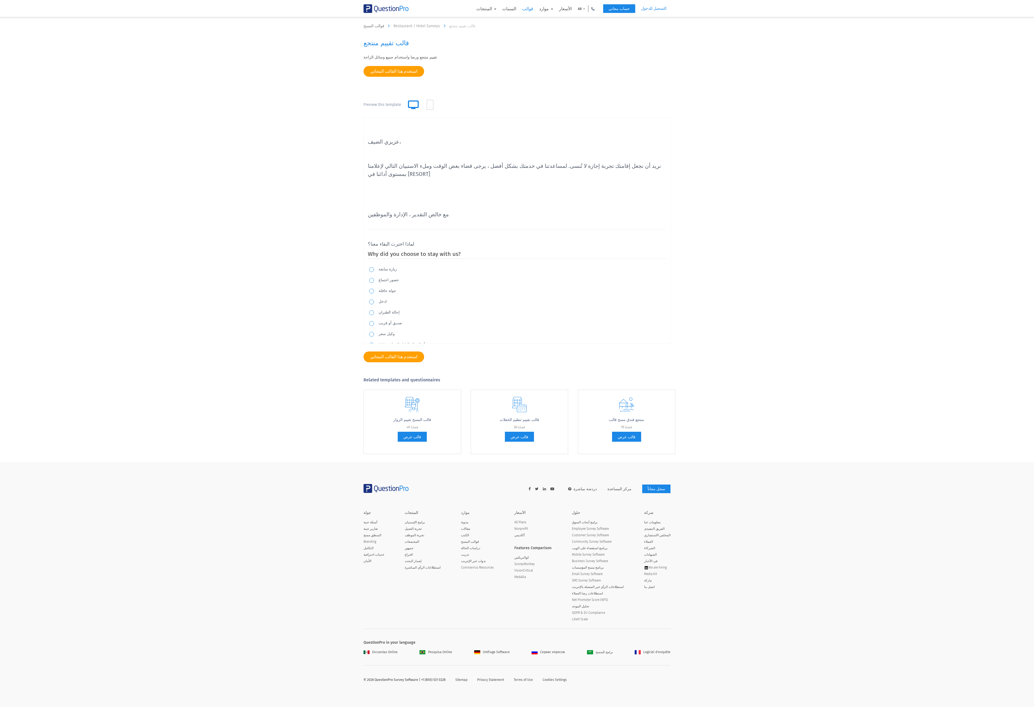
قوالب (527, 8)
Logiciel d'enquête (656, 652)
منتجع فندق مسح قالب (626, 419)
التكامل (368, 548)
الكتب (465, 535)
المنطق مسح (372, 535)
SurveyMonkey (524, 564)
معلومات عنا (652, 522)
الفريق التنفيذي (654, 529)
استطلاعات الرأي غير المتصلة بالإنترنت (598, 587)
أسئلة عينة (370, 522)
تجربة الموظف (414, 535)
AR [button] (580, 9)
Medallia (520, 577)
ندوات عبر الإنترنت (473, 561)
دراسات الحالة (470, 548)
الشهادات (650, 554)
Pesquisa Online (440, 652)
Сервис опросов (552, 652)
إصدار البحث (413, 561)
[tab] (430, 104)
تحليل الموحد (580, 606)
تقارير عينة (371, 529)
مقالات (465, 529)
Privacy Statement (490, 680)
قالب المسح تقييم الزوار (412, 419)
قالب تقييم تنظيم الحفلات (519, 419)
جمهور (409, 548)
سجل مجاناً (656, 489)
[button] (593, 8)
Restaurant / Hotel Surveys (417, 26)
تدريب (465, 554)
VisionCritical (523, 570)
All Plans (520, 522)
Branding (370, 542)
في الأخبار (651, 561)
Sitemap (461, 680)
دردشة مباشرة (585, 489)
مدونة (464, 522)
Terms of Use (523, 680)
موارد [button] (544, 8)
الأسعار (565, 8)
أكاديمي (519, 535)
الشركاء (649, 548)
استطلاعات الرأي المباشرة (423, 567)
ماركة (648, 580)
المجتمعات (412, 542)
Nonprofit (521, 529)
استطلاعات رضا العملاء (587, 593)
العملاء (648, 542)
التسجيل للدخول (653, 8)
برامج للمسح (604, 652)
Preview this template (382, 104)
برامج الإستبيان (415, 522)
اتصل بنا (649, 587)
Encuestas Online (385, 652)
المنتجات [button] (484, 8)
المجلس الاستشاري (657, 535)
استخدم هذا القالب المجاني (393, 71)
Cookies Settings (555, 680)
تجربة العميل (413, 529)
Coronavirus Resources (477, 567)
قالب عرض (412, 437)
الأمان (367, 561)
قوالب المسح (374, 26)
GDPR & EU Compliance (588, 613)
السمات (509, 8)
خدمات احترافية (374, 554)
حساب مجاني (619, 8)
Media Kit (650, 574)
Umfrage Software (496, 652)
